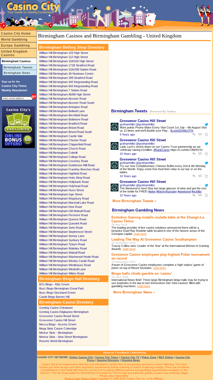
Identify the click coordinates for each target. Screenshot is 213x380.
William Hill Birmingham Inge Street (60, 194)
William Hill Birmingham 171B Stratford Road (66, 65)
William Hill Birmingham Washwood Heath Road (68, 256)
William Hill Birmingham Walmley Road (63, 248)
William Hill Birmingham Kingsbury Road (64, 198)
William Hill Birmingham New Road (60, 206)
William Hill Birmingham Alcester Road (62, 98)
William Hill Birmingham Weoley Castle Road (66, 260)
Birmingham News (17, 72)
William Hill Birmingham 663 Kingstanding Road (68, 86)
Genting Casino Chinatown (56, 307)
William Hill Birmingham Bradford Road (63, 123)
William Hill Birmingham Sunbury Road (63, 240)
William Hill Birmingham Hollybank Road (64, 181)
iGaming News (131, 360)
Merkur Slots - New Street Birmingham (63, 336)
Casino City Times (106, 357)
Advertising (138, 352)
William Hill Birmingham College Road (62, 156)
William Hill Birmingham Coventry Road (63, 161)
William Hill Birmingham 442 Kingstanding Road (68, 81)
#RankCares (162, 149)
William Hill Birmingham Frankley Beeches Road (69, 169)
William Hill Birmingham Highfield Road (63, 173)
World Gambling (14, 39)
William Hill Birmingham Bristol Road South (65, 131)
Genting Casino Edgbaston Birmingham (64, 311)
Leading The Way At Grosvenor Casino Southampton (154, 239)
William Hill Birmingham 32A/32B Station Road (67, 69)
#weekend (184, 191)
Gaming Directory (108, 360)
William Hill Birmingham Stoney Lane (61, 235)
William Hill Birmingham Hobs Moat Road (64, 177)
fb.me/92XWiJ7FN (181, 130)
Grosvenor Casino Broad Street (59, 316)
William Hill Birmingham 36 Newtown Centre (66, 73)
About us (108, 352)
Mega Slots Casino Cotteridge (58, 328)
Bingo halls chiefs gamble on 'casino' (141, 273)
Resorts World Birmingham (56, 341)
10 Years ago (128, 153)
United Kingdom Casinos (14, 53)
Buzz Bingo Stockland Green (57, 292)
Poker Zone (149, 357)
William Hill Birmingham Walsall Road (62, 252)
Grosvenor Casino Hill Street (57, 320)
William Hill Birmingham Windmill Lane (62, 269)
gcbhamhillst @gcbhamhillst (137, 124)
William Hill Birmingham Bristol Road (61, 127)
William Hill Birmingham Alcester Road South (66, 102)
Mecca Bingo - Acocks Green (57, 324)
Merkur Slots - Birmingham (56, 332)
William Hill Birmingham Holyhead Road (63, 186)
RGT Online (166, 357)
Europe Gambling (15, 45)
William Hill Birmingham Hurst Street (61, 190)
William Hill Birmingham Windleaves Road (65, 265)
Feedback (123, 352)
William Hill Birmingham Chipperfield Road (65, 144)
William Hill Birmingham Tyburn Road (62, 244)
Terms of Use (72, 378)
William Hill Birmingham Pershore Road (63, 215)
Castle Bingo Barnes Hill (54, 296)
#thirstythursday (166, 191)
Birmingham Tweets (18, 67)
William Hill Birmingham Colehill (58, 152)
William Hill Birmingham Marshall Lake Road (66, 202)
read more (140, 233)
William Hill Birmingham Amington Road (63, 106)
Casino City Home (16, 33)
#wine (152, 191)
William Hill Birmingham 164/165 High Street (66, 61)
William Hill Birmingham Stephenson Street (65, 231)
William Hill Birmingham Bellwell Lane (62, 111)
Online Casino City (81, 357)
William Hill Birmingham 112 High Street (63, 57)
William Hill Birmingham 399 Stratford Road (65, 77)
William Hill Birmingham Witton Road (61, 273)
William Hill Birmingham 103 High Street (63, 52)
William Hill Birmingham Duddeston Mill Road (67, 165)
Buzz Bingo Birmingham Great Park (61, 288)
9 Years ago (127, 134)
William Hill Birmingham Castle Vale (61, 136)
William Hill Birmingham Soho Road (61, 227)
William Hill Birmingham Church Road (62, 148)
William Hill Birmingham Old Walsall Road (64, 210)
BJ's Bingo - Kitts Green (54, 284)
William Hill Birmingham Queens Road (62, 219)
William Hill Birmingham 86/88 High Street (64, 94)
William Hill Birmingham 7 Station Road (63, 90)
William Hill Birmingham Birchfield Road (63, 115)
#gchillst (196, 191)
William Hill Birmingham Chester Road (62, 140)
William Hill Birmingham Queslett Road (63, 223)
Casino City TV (130, 357)
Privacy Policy (89, 378)
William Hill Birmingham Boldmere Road (63, 119)
